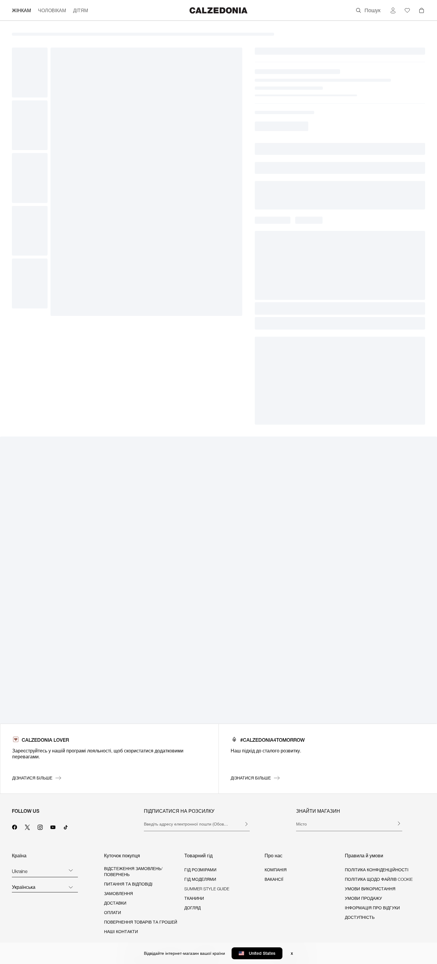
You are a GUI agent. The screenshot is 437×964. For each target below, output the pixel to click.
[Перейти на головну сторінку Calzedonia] (218, 10)
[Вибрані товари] (407, 10)
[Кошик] (421, 10)
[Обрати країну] (70, 870)
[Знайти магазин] (398, 823)
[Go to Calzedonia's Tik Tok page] (65, 826)
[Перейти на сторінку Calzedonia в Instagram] (40, 826)
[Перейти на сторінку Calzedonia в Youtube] (53, 826)
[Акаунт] (393, 10)
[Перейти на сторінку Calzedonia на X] (27, 826)
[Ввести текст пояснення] (246, 824)
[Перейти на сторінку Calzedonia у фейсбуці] (14, 826)
